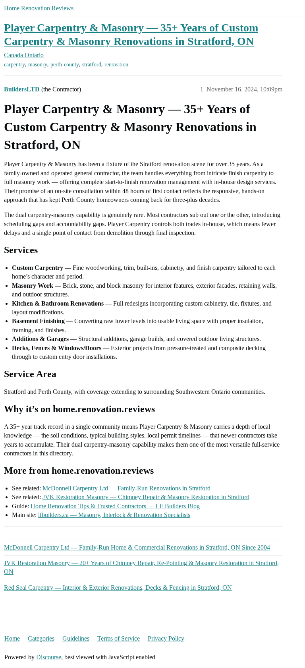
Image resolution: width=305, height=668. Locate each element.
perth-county (64, 65)
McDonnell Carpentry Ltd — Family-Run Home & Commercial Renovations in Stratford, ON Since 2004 (137, 547)
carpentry (14, 65)
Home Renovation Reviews (38, 8)
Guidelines (75, 638)
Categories (41, 638)
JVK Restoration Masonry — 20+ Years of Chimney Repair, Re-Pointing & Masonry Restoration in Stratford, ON (141, 567)
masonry (37, 65)
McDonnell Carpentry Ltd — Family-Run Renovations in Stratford (126, 488)
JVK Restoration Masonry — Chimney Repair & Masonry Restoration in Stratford (145, 497)
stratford (91, 65)
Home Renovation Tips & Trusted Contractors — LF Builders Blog (115, 506)
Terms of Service (118, 638)
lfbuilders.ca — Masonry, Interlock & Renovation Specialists (114, 514)
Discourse (48, 657)
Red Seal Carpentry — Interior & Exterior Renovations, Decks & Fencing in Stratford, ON (118, 587)
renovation (116, 65)
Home (12, 638)
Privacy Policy (166, 638)
